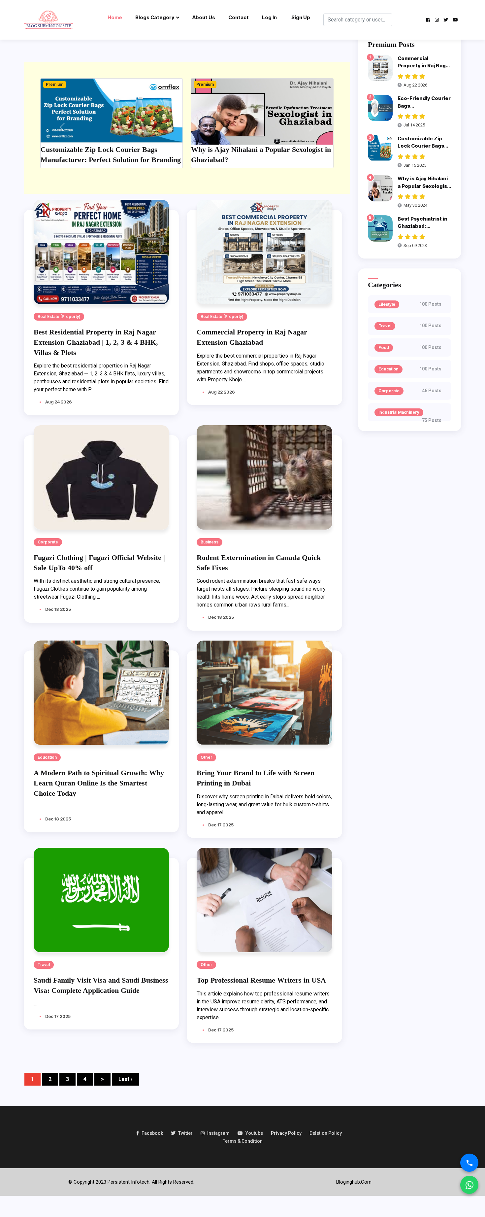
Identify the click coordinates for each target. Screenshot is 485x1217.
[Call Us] (469, 1163)
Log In (269, 17)
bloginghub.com (354, 1182)
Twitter (185, 1133)
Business (209, 541)
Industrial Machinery (398, 412)
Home (115, 17)
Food (383, 347)
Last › (125, 1079)
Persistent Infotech (128, 1182)
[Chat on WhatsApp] (469, 1185)
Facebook (152, 1133)
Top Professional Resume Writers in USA (261, 980)
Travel (44, 964)
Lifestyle (386, 304)
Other (206, 757)
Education (47, 757)
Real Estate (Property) (59, 316)
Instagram (218, 1133)
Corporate (48, 541)
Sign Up (300, 17)
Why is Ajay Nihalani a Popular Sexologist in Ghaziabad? (423, 185)
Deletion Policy (325, 1133)
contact (238, 17)
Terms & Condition (243, 1141)
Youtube (254, 1133)
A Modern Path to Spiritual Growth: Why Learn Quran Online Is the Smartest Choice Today (99, 783)
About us (203, 17)
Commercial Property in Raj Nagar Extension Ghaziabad (424, 65)
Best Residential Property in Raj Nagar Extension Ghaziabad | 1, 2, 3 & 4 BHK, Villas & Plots (96, 342)
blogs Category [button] (154, 17)
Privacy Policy (286, 1133)
